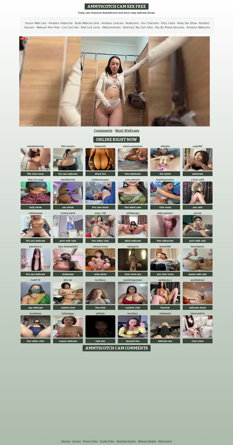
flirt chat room (35, 173)
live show (165, 173)
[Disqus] (117, 395)
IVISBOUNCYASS (100, 179)
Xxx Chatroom (150, 23)
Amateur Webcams (198, 27)
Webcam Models (147, 441)
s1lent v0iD (197, 179)
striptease (68, 274)
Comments (103, 130)
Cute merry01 (132, 179)
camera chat (68, 307)
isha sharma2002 (68, 246)
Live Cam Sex (70, 27)
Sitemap (65, 441)
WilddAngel (132, 213)
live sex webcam (67, 173)
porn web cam (68, 240)
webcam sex (165, 341)
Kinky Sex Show (187, 23)
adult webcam (133, 240)
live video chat (100, 240)
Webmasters (165, 441)
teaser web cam (197, 274)
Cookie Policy (107, 441)
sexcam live (133, 341)
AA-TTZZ (197, 213)
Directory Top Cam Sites (138, 27)
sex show (68, 207)
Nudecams (132, 23)
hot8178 (35, 280)
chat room (165, 207)
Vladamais (165, 313)
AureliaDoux (198, 280)
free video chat (35, 341)
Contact (76, 441)
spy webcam (35, 307)
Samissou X (165, 280)
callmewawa (35, 213)
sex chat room (165, 274)
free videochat (165, 240)
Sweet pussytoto (132, 146)
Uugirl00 (197, 146)
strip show (35, 207)
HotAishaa (35, 313)
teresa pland (68, 213)
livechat (165, 307)
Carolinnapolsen (132, 280)
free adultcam (133, 173)
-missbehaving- (35, 146)
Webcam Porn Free (48, 27)
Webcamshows (111, 27)
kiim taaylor (68, 146)
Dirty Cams (168, 23)
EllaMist (165, 146)
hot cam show (100, 207)
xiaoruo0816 (197, 313)
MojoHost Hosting (126, 441)
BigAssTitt (100, 146)
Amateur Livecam (112, 23)
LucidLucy (100, 280)
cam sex (100, 341)
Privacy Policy (90, 441)
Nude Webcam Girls (87, 23)
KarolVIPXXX (197, 246)
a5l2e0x (100, 313)
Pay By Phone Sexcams (169, 27)
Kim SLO (68, 280)
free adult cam (133, 207)
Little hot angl (35, 179)
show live (100, 173)
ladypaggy (68, 313)
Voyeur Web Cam (35, 23)
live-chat (100, 307)
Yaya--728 (100, 213)
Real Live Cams (90, 27)
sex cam (197, 207)
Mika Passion (165, 213)
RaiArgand (132, 246)
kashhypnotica (165, 179)
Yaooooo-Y (35, 246)
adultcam (197, 173)
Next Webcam (127, 130)
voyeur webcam (68, 341)
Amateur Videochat (61, 23)
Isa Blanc (132, 313)
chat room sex (133, 274)
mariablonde (68, 179)
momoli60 (165, 246)
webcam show (197, 307)
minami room (100, 246)
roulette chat (132, 307)
